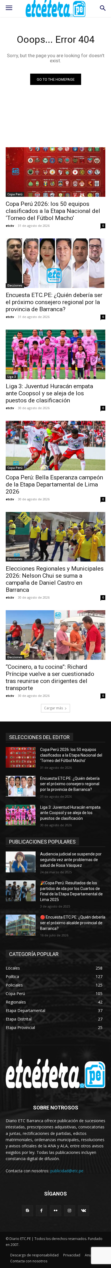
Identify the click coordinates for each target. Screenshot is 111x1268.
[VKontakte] (83, 1210)
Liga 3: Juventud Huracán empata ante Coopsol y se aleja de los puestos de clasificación (49, 393)
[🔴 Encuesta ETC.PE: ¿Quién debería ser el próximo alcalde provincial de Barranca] (21, 925)
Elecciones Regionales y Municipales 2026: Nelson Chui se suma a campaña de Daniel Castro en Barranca (55, 579)
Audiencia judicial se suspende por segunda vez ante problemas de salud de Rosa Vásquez (71, 859)
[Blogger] (27, 1210)
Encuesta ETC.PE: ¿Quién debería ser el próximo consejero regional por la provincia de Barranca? (54, 302)
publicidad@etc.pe (66, 1170)
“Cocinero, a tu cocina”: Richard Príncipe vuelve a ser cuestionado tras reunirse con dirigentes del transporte (50, 677)
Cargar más (53, 708)
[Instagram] (69, 1210)
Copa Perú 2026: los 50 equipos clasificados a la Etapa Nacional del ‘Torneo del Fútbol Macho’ (53, 210)
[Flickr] (55, 1210)
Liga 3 (11, 377)
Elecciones (14, 285)
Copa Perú (14, 194)
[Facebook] (41, 1210)
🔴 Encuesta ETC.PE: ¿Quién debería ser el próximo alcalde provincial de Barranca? (72, 922)
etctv (10, 225)
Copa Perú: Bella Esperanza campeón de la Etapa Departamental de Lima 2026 (54, 484)
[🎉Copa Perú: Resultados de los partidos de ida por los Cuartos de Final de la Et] (21, 890)
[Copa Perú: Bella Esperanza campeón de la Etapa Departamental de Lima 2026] (55, 445)
